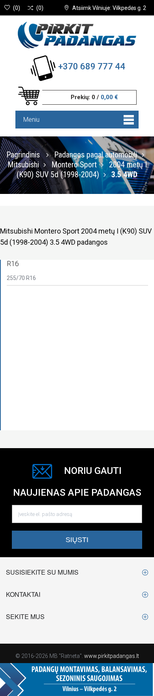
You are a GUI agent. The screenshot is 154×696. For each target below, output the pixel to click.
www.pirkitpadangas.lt (111, 656)
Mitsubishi (23, 164)
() (16, 8)
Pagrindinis (23, 154)
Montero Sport (74, 164)
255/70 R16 (21, 278)
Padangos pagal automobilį (95, 154)
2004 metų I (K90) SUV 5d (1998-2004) (82, 169)
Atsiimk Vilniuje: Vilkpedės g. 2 (109, 8)
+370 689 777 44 (91, 66)
